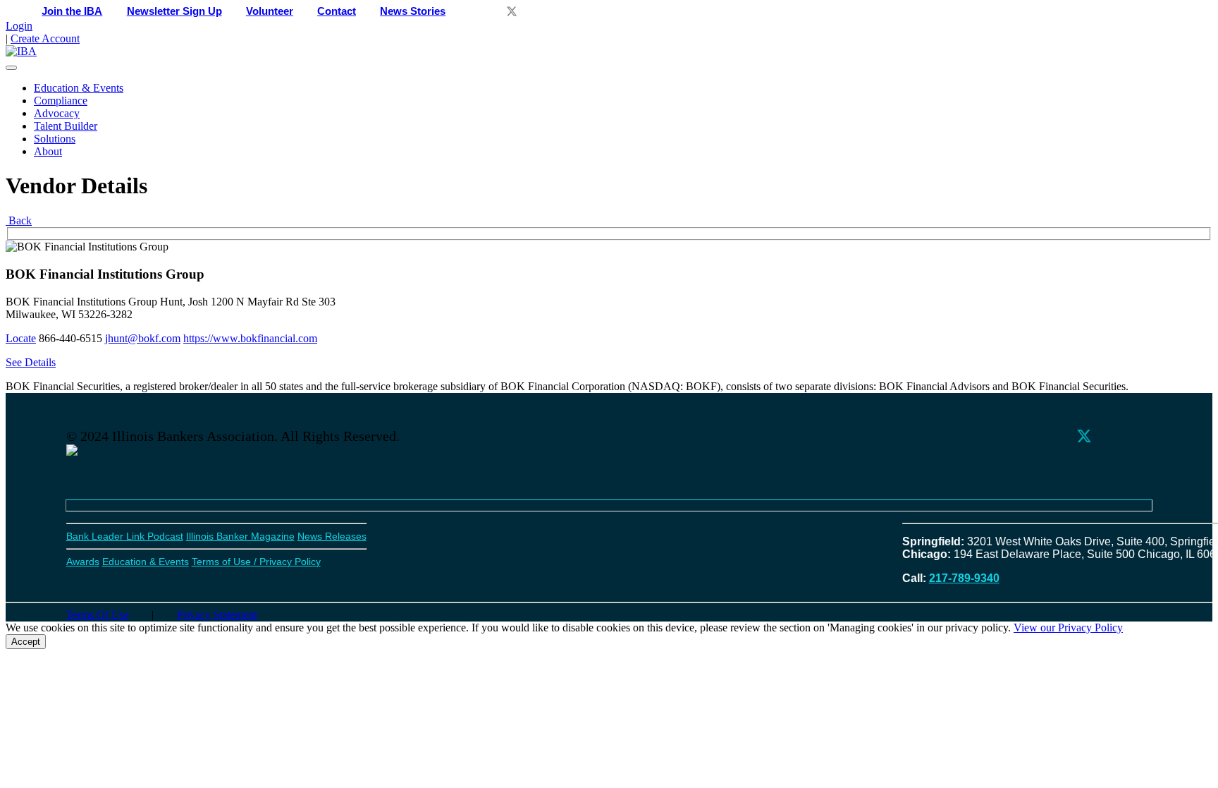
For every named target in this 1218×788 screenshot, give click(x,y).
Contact (336, 11)
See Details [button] (31, 362)
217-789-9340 (964, 578)
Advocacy (57, 113)
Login (19, 26)
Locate (21, 338)
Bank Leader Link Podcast (124, 536)
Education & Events (78, 88)
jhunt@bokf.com (142, 338)
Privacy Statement (217, 615)
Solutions (54, 139)
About (48, 151)
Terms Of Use (97, 615)
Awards (82, 561)
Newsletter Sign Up (174, 11)
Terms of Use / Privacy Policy (256, 561)
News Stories (412, 11)
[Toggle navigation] (11, 68)
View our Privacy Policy (1068, 628)
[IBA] (21, 51)
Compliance (60, 101)
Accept (25, 641)
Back (19, 220)
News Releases (332, 536)
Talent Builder (65, 126)
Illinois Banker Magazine (240, 536)
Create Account (45, 38)
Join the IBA (72, 11)
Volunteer (269, 11)
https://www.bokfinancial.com (250, 338)
